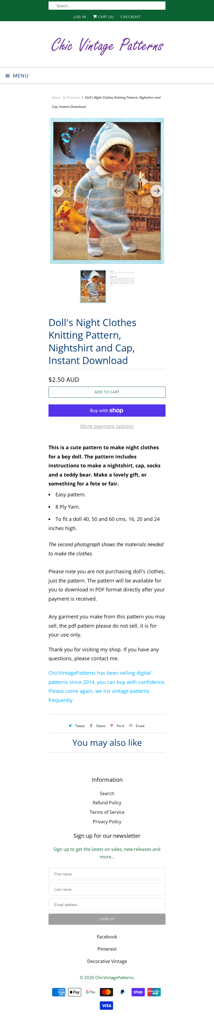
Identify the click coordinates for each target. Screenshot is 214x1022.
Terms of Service (107, 812)
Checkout (131, 16)
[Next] (156, 191)
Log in (80, 16)
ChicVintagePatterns (114, 977)
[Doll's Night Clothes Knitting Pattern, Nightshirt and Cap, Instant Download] (107, 191)
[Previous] (57, 191)
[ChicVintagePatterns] (107, 46)
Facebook (107, 937)
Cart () (105, 16)
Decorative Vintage (107, 961)
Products (73, 97)
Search (107, 793)
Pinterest (107, 949)
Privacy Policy (107, 822)
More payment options (107, 426)
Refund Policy (107, 803)
